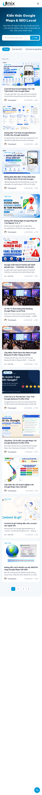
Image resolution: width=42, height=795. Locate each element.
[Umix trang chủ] (9, 3)
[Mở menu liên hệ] (37, 790)
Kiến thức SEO (17, 49)
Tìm (35, 38)
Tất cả (6, 49)
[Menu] (38, 4)
